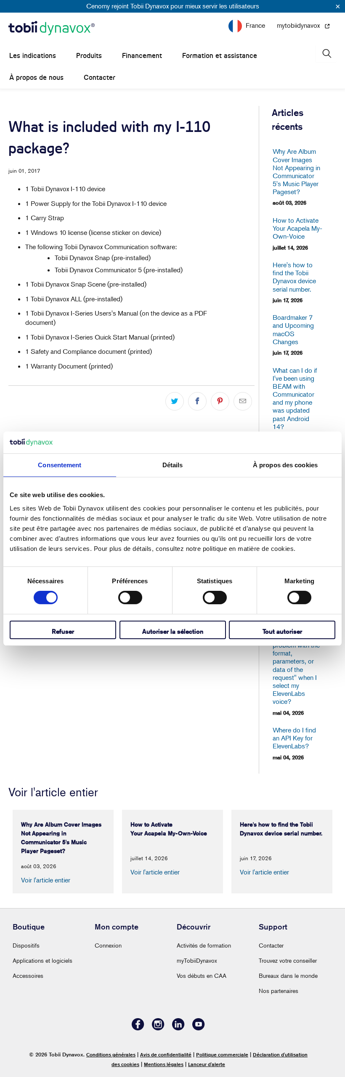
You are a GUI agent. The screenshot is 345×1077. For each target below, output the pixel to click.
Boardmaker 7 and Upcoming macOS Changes (293, 329)
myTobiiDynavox (197, 960)
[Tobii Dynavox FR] (51, 28)
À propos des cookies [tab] (285, 465)
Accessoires (28, 975)
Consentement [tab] (59, 465)
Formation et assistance (219, 56)
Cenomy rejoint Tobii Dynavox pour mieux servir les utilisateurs (172, 6)
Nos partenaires (278, 990)
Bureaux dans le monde (288, 975)
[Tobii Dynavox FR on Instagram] (158, 1028)
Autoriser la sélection (172, 631)
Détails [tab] (172, 465)
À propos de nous (36, 78)
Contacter (99, 78)
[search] (326, 53)
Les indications (32, 56)
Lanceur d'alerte (206, 1064)
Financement (142, 56)
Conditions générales (110, 1054)
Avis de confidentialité (165, 1054)
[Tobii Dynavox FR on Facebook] (138, 1028)
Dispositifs (26, 945)
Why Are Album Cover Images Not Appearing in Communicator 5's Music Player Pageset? (296, 171)
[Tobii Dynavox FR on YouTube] (198, 1028)
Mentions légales (163, 1064)
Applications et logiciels (42, 960)
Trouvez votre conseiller (288, 960)
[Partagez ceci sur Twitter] (174, 401)
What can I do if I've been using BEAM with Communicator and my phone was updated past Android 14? (295, 398)
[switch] (130, 597)
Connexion (108, 945)
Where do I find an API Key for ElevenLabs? (294, 738)
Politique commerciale (222, 1054)
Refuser (63, 631)
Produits (89, 56)
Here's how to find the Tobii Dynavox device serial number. (294, 277)
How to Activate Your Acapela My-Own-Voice (296, 228)
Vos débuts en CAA (201, 975)
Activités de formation (204, 945)
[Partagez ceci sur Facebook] (197, 401)
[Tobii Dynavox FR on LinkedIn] (178, 1028)
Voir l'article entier (45, 880)
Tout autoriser (282, 631)
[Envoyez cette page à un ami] (243, 401)
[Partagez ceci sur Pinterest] (220, 401)
